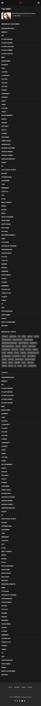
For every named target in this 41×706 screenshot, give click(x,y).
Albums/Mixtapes (7, 28)
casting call (5, 349)
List (2, 195)
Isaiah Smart (19, 359)
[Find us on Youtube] (22, 701)
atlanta (36, 336)
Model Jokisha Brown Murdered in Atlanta (23, 13)
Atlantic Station (23, 343)
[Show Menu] (2, 3)
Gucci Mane (31, 356)
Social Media (6, 275)
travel (19, 365)
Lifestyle (4, 191)
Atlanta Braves (7, 39)
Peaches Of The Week (8, 246)
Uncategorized (7, 311)
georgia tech (16, 356)
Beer (3, 57)
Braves (25, 346)
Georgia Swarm (6, 151)
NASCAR (17, 362)
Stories (4, 282)
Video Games (5, 315)
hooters (10, 359)
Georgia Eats (6, 144)
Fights (3, 130)
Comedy (4, 90)
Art (2, 35)
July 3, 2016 (25, 15)
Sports (4, 278)
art (19, 336)
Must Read (5, 228)
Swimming (5, 286)
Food (3, 352)
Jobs (3, 184)
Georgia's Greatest (8, 159)
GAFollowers (17, 697)
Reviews (4, 264)
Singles (4, 267)
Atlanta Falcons (7, 46)
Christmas (15, 349)
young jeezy (32, 365)
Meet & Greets (6, 202)
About (10, 687)
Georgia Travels (7, 155)
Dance (3, 112)
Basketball (33, 343)
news (23, 362)
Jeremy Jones (16, 15)
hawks (4, 359)
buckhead (32, 346)
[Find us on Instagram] (19, 701)
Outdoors (5, 242)
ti (15, 365)
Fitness (4, 133)
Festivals (4, 126)
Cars (3, 68)
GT (2, 166)
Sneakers (4, 271)
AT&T (23, 336)
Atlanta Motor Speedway (9, 343)
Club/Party (5, 75)
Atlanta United (7, 54)
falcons (28, 349)
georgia (23, 352)
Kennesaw (5, 188)
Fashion (4, 122)
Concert (4, 97)
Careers (23, 687)
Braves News (5, 61)
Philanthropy (6, 253)
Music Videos (6, 224)
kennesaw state (30, 359)
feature (35, 349)
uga (25, 365)
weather (4, 325)
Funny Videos (6, 141)
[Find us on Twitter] (17, 701)
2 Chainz (4, 336)
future (16, 352)
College (4, 79)
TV (2, 304)
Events (4, 119)
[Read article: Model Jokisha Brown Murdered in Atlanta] (6, 15)
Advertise (16, 687)
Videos (3, 318)
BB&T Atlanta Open (7, 346)
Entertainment (7, 115)
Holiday (4, 173)
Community (5, 93)
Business (4, 64)
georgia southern (33, 352)
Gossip (3, 162)
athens (30, 336)
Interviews (5, 180)
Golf (24, 356)
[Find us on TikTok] (24, 701)
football (10, 352)
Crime (3, 104)
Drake (22, 349)
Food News (5, 137)
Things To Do (6, 293)
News (3, 238)
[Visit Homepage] (20, 3)
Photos (4, 257)
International (6, 177)
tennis (10, 365)
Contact (30, 687)
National (4, 231)
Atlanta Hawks (6, 50)
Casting (4, 72)
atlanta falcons (17, 339)
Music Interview (7, 217)
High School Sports (8, 170)
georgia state (6, 356)
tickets (4, 297)
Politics (4, 260)
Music (3, 213)
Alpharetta (13, 336)
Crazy (3, 101)
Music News (5, 220)
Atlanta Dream (6, 43)
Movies (3, 209)
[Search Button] (39, 3)
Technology (5, 289)
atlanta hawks (28, 339)
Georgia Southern (8, 148)
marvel (4, 362)
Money (3, 206)
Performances (6, 249)
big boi (18, 346)
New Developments (8, 235)
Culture (4, 108)
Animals (4, 32)
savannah (30, 362)
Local (3, 199)
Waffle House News (8, 322)
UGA (2, 307)
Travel (3, 300)
